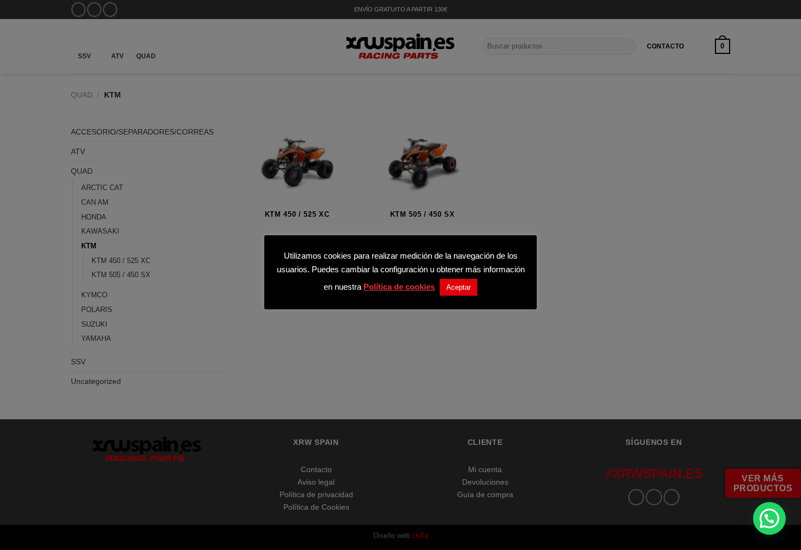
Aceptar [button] (458, 287)
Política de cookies (399, 286)
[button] (769, 518)
